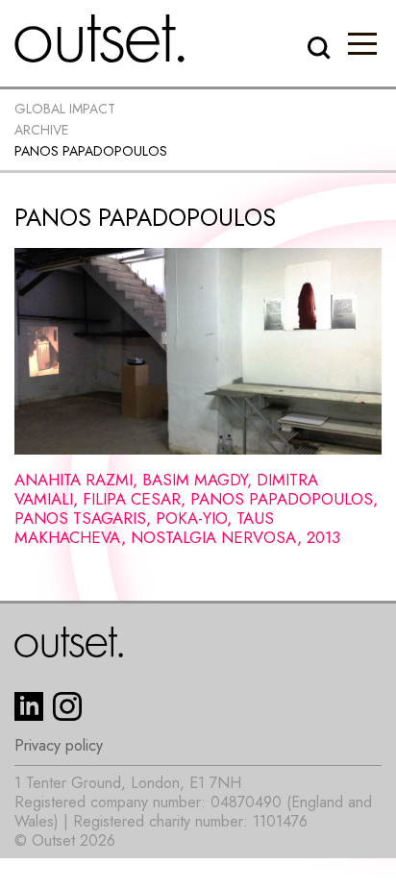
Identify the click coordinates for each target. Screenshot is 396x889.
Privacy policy (58, 745)
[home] (100, 38)
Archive (41, 129)
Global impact (64, 108)
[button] (362, 43)
